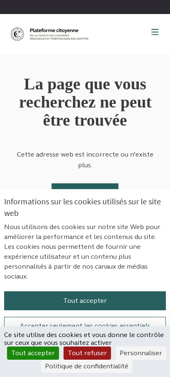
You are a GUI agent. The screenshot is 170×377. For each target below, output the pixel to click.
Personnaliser (141, 353)
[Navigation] (155, 32)
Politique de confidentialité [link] (86, 366)
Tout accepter (85, 300)
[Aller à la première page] (50, 34)
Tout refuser (87, 353)
